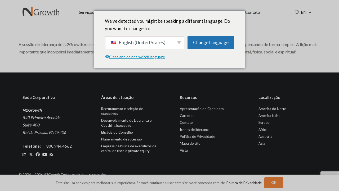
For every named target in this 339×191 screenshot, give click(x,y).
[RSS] (51, 154)
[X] (31, 154)
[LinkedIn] (24, 154)
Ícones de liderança (194, 130)
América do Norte (272, 109)
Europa (264, 122)
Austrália (265, 136)
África (262, 130)
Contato (186, 122)
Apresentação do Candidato (202, 109)
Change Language (211, 42)
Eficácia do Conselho (117, 132)
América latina (269, 115)
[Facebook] (37, 154)
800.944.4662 (59, 146)
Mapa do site (190, 143)
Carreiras (187, 115)
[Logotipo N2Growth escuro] (41, 12)
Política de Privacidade (197, 136)
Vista (184, 150)
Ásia (261, 143)
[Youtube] (44, 154)
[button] (310, 12)
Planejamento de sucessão (121, 139)
